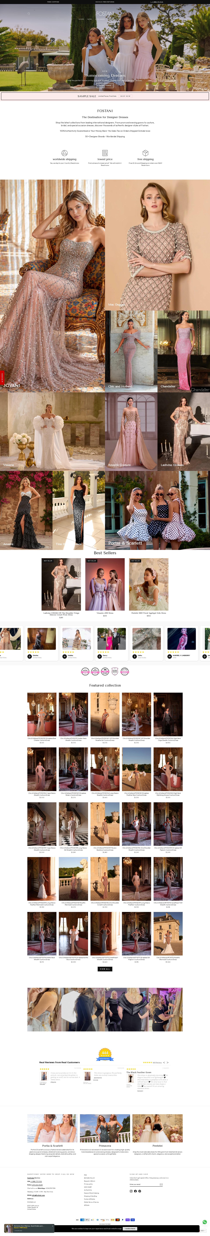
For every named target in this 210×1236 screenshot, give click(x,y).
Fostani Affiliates (89, 1199)
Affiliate (86, 1205)
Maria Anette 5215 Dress (87, 1083)
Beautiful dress (47, 1072)
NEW (90, 19)
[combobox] (201, 1231)
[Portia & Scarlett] (52, 1128)
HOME (81, 19)
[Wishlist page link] (170, 13)
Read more (75, 163)
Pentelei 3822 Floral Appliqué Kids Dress (148, 613)
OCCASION (116, 19)
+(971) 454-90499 (37, 1185)
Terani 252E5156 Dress (43, 1086)
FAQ (85, 1175)
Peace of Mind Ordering (91, 1193)
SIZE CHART (88, 1187)
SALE (128, 19)
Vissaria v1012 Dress (105, 613)
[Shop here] (105, 47)
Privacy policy (88, 1184)
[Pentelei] (157, 1128)
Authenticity (88, 1190)
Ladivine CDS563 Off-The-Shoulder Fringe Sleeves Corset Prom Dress (61, 614)
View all (105, 969)
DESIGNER (100, 19)
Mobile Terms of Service (91, 1202)
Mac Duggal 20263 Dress (130, 1083)
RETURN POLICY (89, 1178)
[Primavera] (105, 1128)
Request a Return (89, 1181)
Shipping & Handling (90, 1196)
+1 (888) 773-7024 (36, 1181)
